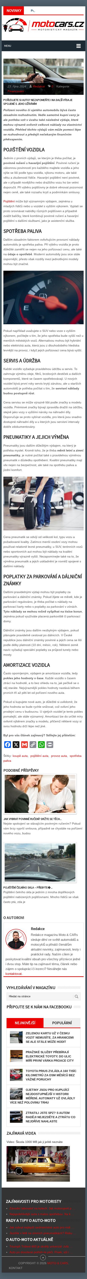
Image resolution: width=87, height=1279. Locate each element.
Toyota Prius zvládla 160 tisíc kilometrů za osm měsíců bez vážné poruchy (51, 1075)
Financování (16, 91)
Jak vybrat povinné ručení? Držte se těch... (32, 819)
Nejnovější (25, 1022)
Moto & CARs (57, 1263)
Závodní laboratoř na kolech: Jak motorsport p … (42, 1208)
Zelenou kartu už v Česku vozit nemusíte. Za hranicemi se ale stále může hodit (50, 1037)
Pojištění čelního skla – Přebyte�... (28, 887)
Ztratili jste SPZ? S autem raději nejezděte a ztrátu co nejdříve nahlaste (50, 1117)
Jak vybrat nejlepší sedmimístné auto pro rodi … (42, 1227)
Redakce (39, 86)
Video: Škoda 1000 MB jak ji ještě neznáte (35, 1142)
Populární (62, 1022)
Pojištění (9, 201)
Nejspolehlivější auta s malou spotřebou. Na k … (42, 1214)
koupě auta (20, 755)
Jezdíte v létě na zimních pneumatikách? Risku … (43, 1233)
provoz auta (59, 755)
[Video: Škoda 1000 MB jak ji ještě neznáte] (38, 1164)
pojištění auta (39, 755)
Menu (7, 46)
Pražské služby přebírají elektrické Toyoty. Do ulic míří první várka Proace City (50, 1056)
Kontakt (16, 1268)
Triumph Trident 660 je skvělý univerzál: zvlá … (41, 1246)
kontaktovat (13, 973)
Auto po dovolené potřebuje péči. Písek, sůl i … (41, 1252)
